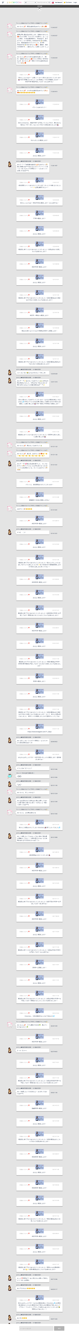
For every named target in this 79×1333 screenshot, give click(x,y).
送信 (59, 1328)
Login (75, 2)
